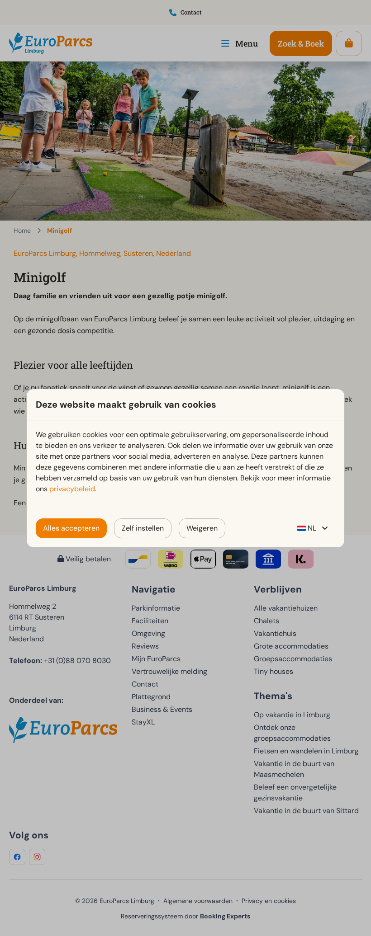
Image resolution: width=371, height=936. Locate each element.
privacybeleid (72, 489)
